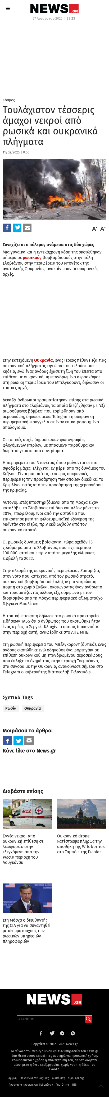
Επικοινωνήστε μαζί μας (34, 1078)
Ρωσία (10, 708)
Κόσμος (9, 100)
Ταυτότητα (62, 1084)
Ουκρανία (32, 708)
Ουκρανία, (44, 360)
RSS (74, 1084)
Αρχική (12, 1078)
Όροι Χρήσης (76, 1078)
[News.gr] (54, 8)
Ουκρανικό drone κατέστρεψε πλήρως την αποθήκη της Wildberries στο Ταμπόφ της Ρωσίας (81, 843)
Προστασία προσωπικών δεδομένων (30, 1084)
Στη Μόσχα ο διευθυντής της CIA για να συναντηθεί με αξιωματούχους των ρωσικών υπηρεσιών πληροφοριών (27, 931)
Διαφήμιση (58, 1078)
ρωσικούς (32, 257)
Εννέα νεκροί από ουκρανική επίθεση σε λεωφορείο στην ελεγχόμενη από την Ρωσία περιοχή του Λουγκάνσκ (23, 849)
